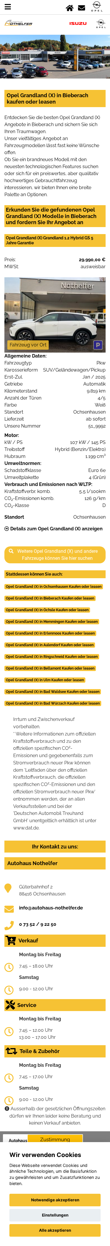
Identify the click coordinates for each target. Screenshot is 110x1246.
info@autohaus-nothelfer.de (51, 908)
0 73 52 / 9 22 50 (37, 924)
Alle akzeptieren (55, 1230)
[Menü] (8, 7)
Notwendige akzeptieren (55, 1200)
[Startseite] (70, 7)
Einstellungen (55, 1215)
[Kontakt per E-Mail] (81, 7)
